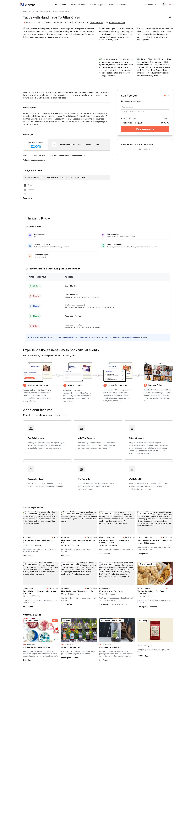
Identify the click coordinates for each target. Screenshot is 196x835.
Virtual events (61, 4)
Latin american (64, 11)
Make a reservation (145, 129)
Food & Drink (39, 11)
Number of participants (133, 101)
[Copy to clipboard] (170, 17)
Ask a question (145, 149)
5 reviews (32, 22)
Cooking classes (51, 11)
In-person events (78, 4)
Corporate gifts (96, 4)
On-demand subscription (118, 4)
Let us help (148, 4)
